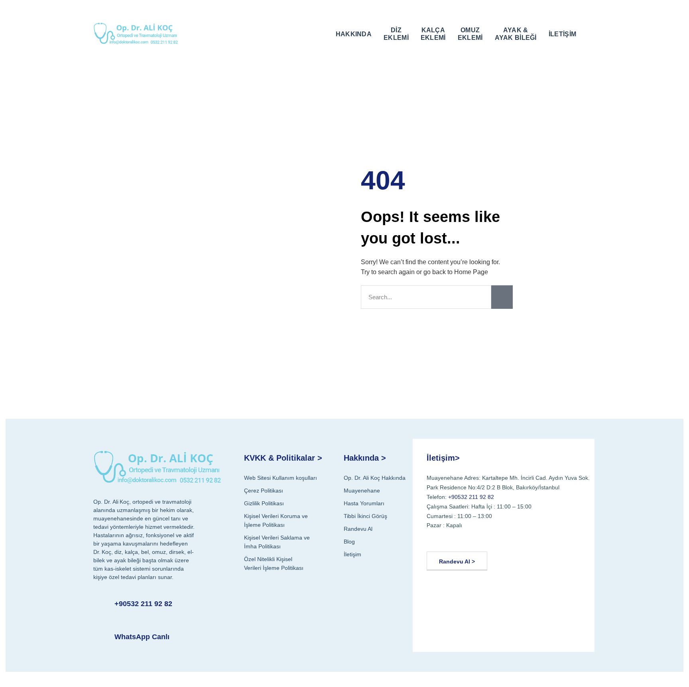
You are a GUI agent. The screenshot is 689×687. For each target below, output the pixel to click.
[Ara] (502, 297)
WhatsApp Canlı (141, 637)
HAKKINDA (354, 34)
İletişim (352, 554)
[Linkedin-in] (492, 539)
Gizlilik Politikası (264, 503)
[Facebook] (435, 539)
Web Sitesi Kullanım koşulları (280, 478)
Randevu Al (358, 529)
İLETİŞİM (562, 34)
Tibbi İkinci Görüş (365, 516)
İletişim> (443, 457)
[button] (590, 33)
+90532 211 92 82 (143, 604)
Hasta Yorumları (364, 503)
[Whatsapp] (511, 539)
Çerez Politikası (263, 490)
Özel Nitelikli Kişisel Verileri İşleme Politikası (273, 563)
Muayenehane (362, 490)
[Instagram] (473, 539)
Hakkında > (365, 457)
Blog (349, 541)
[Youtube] (454, 539)
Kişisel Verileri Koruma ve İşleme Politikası (276, 520)
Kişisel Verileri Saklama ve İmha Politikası (277, 542)
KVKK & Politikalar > (283, 457)
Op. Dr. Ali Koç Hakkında (375, 478)
